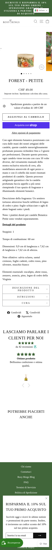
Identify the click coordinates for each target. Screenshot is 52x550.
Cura (26, 303)
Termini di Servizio (26, 487)
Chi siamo (26, 466)
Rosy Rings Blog (26, 477)
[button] (41, 10)
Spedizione (25, 93)
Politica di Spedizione (26, 492)
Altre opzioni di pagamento (26, 132)
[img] (26, 343)
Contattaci (26, 471)
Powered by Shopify (26, 547)
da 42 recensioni (24, 346)
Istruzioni (26, 297)
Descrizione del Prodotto (26, 289)
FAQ (26, 482)
